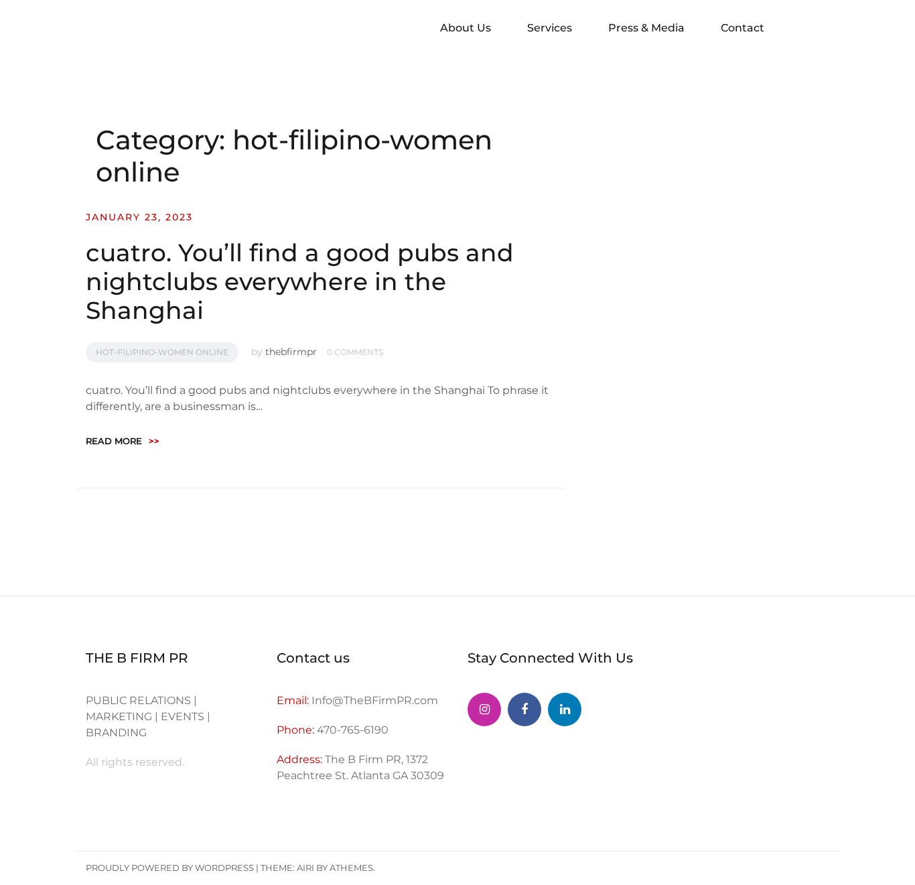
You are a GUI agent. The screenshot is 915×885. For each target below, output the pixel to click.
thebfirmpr (291, 352)
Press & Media (646, 27)
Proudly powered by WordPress (170, 867)
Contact (742, 27)
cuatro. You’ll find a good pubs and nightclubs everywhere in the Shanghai (300, 281)
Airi (305, 867)
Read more (122, 440)
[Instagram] (484, 709)
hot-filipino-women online (162, 352)
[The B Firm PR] (524, 709)
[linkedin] (564, 709)
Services (549, 27)
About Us (465, 27)
